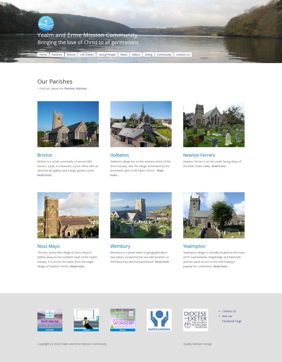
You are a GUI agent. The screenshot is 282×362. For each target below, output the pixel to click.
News (123, 54)
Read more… (45, 175)
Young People (107, 54)
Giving (148, 54)
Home (43, 54)
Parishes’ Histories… (76, 88)
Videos (136, 54)
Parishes (57, 54)
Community (164, 54)
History (71, 54)
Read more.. (162, 261)
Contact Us (183, 54)
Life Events (87, 54)
